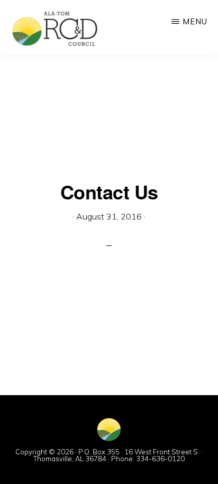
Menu (195, 21)
